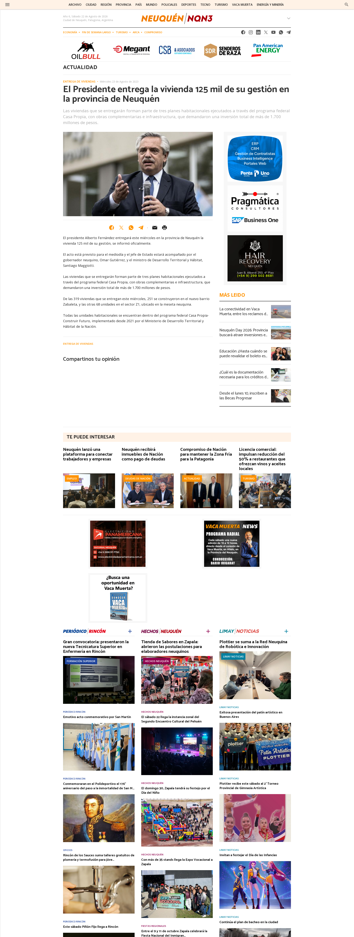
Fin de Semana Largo (96, 32)
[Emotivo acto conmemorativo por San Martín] (99, 724)
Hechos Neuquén (157, 661)
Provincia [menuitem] (123, 5)
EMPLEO (72, 478)
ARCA (136, 32)
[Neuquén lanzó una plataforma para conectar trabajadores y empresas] (89, 474)
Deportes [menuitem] (188, 5)
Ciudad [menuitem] (91, 5)
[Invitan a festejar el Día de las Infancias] (255, 862)
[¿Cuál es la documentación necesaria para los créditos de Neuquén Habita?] (281, 369)
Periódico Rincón (74, 712)
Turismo (122, 32)
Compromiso (153, 32)
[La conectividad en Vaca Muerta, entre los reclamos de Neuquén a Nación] (281, 306)
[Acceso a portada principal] (31, 4)
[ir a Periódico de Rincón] (84, 631)
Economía (70, 32)
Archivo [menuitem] (75, 5)
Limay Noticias (233, 656)
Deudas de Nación (137, 478)
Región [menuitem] (106, 5)
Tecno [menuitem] (205, 5)
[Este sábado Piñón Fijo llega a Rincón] (99, 934)
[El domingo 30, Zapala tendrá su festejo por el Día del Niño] (177, 799)
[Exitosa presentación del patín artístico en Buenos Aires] (255, 724)
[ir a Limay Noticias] (239, 631)
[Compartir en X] (121, 227)
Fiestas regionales (153, 926)
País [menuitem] (139, 5)
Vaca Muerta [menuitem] (242, 5)
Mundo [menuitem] (151, 5)
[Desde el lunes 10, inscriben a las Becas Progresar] (281, 390)
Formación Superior (81, 661)
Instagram (250, 33)
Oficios (67, 850)
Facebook (243, 33)
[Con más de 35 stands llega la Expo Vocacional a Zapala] (177, 871)
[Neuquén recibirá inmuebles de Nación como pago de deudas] (148, 474)
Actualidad (192, 478)
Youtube (273, 33)
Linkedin (258, 33)
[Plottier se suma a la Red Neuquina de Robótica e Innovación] (255, 652)
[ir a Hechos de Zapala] (161, 631)
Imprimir (164, 227)
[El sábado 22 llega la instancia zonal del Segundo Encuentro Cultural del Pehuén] (177, 728)
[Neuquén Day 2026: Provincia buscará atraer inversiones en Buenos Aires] (281, 327)
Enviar (154, 227)
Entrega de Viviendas (79, 81)
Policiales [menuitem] (169, 5)
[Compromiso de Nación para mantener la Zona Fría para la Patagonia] (206, 474)
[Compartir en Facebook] (111, 227)
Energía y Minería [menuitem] (270, 5)
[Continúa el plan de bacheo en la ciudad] (255, 929)
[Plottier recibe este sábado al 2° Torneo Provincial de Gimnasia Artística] (255, 795)
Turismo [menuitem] (221, 5)
